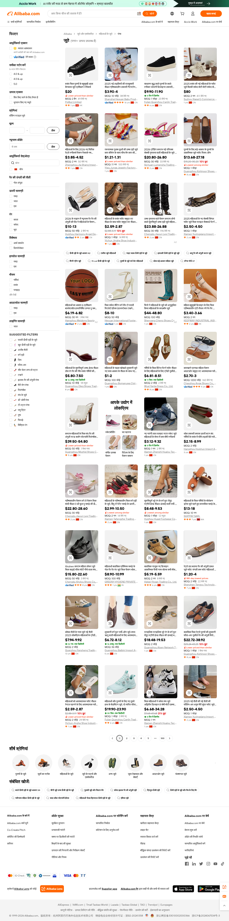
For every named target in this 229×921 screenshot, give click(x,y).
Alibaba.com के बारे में (18, 815)
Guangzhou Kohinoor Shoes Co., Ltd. (200, 171)
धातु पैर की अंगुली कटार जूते (200, 253)
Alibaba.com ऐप (129, 888)
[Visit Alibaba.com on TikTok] (222, 864)
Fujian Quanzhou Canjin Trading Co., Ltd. (160, 102)
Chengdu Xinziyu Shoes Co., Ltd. (81, 581)
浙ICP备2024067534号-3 (206, 915)
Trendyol (152, 904)
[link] (224, 887)
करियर (10, 843)
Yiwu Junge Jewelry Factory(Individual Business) (121, 167)
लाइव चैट (144, 829)
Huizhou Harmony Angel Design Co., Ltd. (81, 234)
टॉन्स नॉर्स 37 (189, 261)
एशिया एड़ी (125, 798)
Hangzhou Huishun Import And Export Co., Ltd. (200, 449)
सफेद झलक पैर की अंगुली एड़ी (125, 790)
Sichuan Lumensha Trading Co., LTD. (160, 164)
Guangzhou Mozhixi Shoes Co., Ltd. (81, 451)
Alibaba (68, 33)
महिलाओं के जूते (105, 33)
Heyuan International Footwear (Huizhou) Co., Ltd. (121, 320)
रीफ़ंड (142, 843)
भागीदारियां (189, 850)
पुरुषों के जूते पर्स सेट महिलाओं (131, 261)
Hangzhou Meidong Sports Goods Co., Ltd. (81, 320)
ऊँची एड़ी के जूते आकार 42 (80, 253)
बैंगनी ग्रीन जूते (75, 261)
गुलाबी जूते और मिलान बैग (94, 790)
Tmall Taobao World (97, 904)
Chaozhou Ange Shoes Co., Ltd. (200, 383)
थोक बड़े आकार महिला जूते (163, 261)
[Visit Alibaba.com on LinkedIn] (194, 864)
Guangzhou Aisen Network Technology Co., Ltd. (160, 647)
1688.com (77, 904)
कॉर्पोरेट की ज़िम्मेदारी (16, 836)
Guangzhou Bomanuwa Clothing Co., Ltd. (121, 383)
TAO (142, 904)
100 (162, 738)
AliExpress (63, 904)
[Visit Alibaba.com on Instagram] (208, 864)
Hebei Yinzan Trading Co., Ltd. (160, 581)
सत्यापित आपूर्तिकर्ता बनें (195, 843)
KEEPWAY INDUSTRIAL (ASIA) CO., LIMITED (200, 320)
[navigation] (34, 386)
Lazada (114, 904)
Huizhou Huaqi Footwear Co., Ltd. (160, 518)
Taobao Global (129, 904)
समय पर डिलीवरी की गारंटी (63, 836)
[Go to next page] (169, 738)
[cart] (183, 14)
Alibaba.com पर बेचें (194, 823)
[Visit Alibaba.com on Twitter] (201, 864)
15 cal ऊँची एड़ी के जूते (100, 261)
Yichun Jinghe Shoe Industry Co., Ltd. (121, 240)
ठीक (53, 130)
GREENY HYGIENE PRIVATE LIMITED (121, 581)
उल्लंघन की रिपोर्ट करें (149, 857)
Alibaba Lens (21, 888)
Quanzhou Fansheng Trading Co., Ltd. (81, 650)
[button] (139, 13)
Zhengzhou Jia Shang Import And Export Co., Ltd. (81, 164)
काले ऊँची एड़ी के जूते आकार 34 (27, 790)
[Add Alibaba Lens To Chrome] (52, 888)
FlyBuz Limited (73, 102)
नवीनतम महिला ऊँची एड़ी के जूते (27, 798)
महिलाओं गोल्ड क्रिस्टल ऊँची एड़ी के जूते (94, 798)
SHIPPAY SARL (192, 516)
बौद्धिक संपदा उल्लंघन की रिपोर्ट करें (155, 850)
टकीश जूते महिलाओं (108, 253)
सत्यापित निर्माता (103, 823)
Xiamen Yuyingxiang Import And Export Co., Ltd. (200, 234)
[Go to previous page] (112, 738)
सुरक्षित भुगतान (58, 823)
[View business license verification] (146, 915)
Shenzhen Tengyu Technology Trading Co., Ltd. (200, 584)
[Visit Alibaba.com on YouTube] (215, 864)
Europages (166, 904)
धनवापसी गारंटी (58, 829)
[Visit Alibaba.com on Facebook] (187, 864)
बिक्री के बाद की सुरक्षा (61, 843)
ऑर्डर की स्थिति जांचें (194, 836)
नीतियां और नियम (59, 857)
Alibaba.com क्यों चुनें (17, 823)
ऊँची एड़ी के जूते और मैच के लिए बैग (183, 790)
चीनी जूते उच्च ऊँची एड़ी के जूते (62, 790)
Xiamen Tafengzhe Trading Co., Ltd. (121, 518)
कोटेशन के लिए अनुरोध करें (107, 829)
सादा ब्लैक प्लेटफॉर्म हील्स (59, 798)
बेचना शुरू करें (191, 829)
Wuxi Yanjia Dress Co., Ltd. (158, 386)
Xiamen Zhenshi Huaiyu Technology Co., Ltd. (160, 451)
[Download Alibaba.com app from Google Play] (210, 888)
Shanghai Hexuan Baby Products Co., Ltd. (121, 99)
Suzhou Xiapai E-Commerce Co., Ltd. (200, 99)
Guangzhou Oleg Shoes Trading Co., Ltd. (81, 386)
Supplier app (109, 888)
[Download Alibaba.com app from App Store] (183, 888)
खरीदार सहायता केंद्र (149, 823)
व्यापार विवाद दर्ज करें (149, 836)
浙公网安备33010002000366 (173, 915)
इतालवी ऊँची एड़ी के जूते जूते (168, 253)
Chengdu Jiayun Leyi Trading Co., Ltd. (160, 234)
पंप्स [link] (119, 33)
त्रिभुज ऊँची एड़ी (153, 790)
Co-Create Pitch (16, 829)
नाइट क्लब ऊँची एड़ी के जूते (136, 253)
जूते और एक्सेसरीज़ (85, 33)
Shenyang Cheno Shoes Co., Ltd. (160, 320)
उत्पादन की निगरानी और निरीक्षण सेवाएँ (68, 850)
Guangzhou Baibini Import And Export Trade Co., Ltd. (121, 650)
